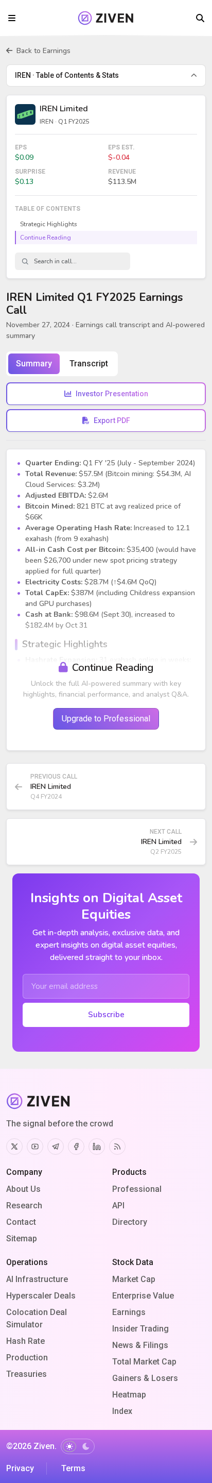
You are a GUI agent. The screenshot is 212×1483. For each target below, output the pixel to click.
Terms (73, 1468)
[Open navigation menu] (12, 18)
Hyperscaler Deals (41, 1296)
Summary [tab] (34, 363)
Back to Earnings (43, 51)
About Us (23, 1189)
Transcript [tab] (88, 363)
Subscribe (106, 1014)
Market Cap (133, 1279)
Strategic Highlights (48, 224)
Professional (137, 1189)
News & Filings (140, 1345)
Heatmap (129, 1395)
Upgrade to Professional (106, 718)
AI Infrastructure (37, 1279)
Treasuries (26, 1374)
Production (27, 1357)
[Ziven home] (106, 18)
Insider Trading (140, 1329)
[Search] (200, 18)
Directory (129, 1222)
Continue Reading (45, 237)
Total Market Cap (144, 1362)
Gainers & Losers (145, 1378)
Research (24, 1205)
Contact (21, 1222)
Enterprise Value (143, 1296)
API (118, 1205)
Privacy (20, 1468)
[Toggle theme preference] (78, 1446)
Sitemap (21, 1238)
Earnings (129, 1312)
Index (122, 1411)
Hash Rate (25, 1341)
